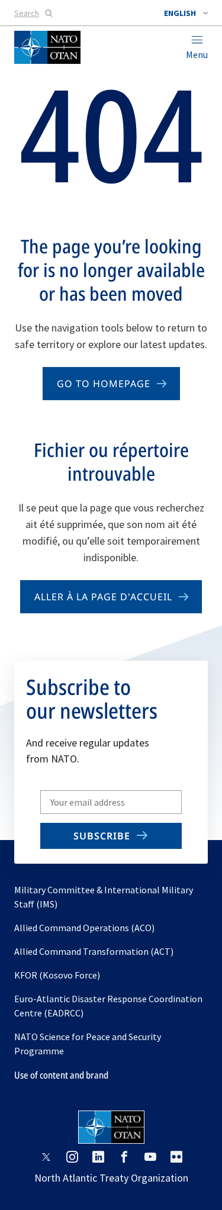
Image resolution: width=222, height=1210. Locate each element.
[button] (186, 13)
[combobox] (186, 13)
